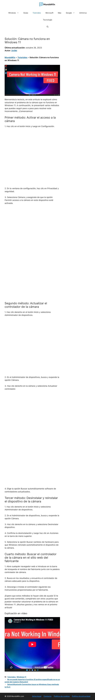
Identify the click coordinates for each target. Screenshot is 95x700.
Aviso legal (36, 696)
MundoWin (10, 57)
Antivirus (83, 13)
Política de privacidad (81, 696)
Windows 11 (21, 677)
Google (69, 13)
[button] (47, 26)
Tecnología (47, 20)
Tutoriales (37, 13)
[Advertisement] (32, 147)
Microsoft (49, 13)
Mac (59, 13)
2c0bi (14, 50)
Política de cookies (62, 696)
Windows (12, 13)
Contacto (47, 696)
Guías (25, 13)
